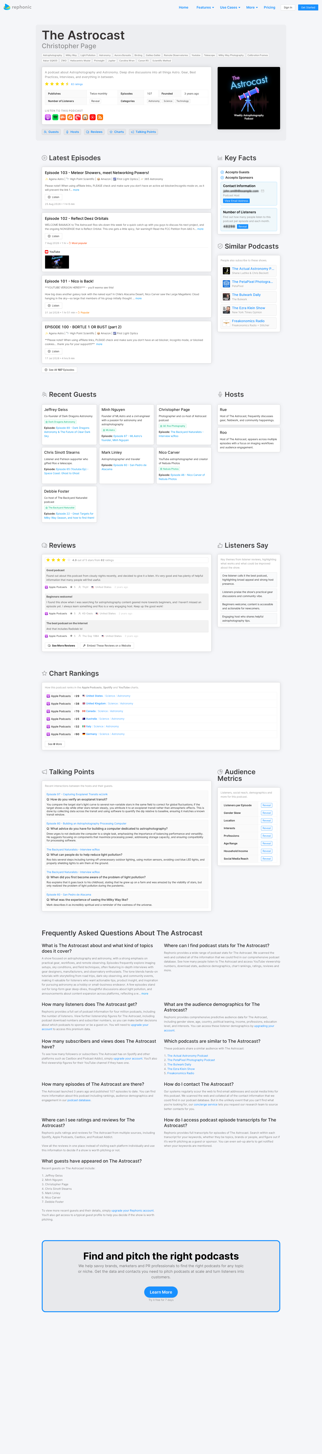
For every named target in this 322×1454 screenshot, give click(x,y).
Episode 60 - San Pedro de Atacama (69, 894)
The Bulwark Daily (246, 295)
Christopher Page (69, 46)
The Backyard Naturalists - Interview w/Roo (73, 849)
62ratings (77, 84)
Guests (53, 132)
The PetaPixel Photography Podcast (253, 282)
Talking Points (145, 132)
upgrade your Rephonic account (132, 1210)
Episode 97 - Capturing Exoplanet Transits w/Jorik (77, 794)
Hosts (74, 132)
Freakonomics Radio (248, 321)
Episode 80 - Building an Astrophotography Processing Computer (86, 823)
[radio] (47, 84)
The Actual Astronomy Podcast (253, 269)
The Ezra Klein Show (248, 308)
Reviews (96, 132)
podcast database (79, 1100)
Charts (118, 132)
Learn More (161, 1292)
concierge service (205, 1104)
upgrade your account (127, 1058)
